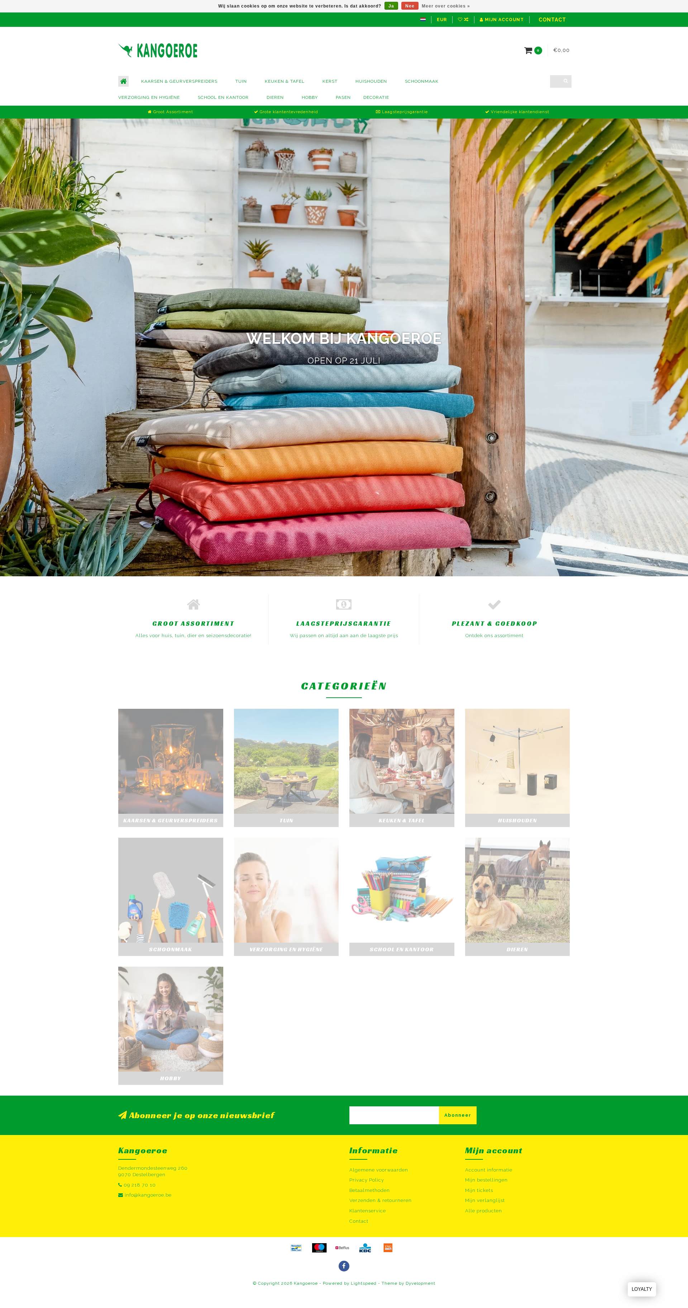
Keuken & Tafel (285, 81)
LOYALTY (642, 1289)
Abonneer (457, 1115)
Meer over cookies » (446, 6)
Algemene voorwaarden (378, 1170)
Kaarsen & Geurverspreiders (179, 81)
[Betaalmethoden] (296, 1247)
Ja (391, 6)
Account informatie (488, 1170)
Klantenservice (367, 1210)
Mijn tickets (479, 1190)
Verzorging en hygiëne (149, 97)
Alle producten (483, 1210)
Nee (410, 6)
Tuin (241, 81)
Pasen (343, 97)
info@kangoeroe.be (148, 1195)
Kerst (330, 81)
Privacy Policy (366, 1180)
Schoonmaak (422, 81)
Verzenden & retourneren (380, 1200)
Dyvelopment (420, 1283)
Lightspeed (364, 1283)
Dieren (275, 97)
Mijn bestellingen (486, 1180)
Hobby (310, 97)
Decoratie (376, 97)
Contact (552, 20)
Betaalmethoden (369, 1190)
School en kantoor (223, 97)
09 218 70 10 (140, 1185)
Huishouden (371, 81)
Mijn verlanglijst (485, 1200)
